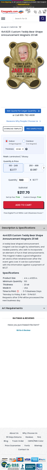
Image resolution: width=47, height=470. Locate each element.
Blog (6, 441)
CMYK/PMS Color (35, 441)
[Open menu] (3, 18)
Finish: (6, 157)
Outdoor (31, 142)
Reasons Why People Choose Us (22, 121)
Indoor (15, 142)
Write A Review (23, 330)
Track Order (18, 441)
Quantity (12, 179)
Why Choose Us (29, 433)
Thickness (9, 149)
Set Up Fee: (11, 197)
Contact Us (23, 449)
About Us (14, 433)
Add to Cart (23, 205)
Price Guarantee (12, 445)
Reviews (29, 437)
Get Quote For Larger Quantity (21, 110)
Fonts (27, 445)
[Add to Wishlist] (20, 27)
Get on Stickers (4, 464)
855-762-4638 (27, 115)
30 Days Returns (14, 437)
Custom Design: (30, 197)
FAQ (39, 437)
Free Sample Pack (34, 128)
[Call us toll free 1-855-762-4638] (35, 11)
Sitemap (38, 445)
